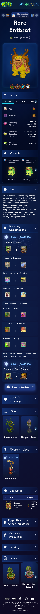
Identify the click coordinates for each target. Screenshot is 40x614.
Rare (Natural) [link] (21, 37)
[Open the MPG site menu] (36, 4)
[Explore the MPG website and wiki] (31, 4)
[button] (20, 189)
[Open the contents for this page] (21, 4)
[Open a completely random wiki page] (26, 4)
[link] (3, 15)
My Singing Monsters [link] (13, 161)
